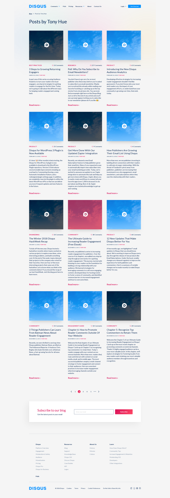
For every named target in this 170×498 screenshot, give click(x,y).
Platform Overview (42, 448)
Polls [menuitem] (64, 6)
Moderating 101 (115, 457)
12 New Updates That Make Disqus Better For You (121, 240)
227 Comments (97, 65)
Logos (66, 469)
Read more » (34, 105)
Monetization (40, 460)
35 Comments (58, 146)
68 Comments (136, 235)
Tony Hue (42, 75)
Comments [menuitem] (54, 6)
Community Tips (115, 451)
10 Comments (58, 65)
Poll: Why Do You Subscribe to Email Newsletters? (83, 70)
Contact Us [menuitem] (97, 6)
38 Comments (97, 235)
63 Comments (136, 65)
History (92, 448)
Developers (113, 460)
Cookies (69, 488)
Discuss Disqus (69, 460)
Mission (92, 451)
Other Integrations (116, 463)
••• (95, 391)
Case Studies (68, 463)
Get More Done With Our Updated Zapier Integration (82, 152)
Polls (37, 476)
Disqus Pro (39, 466)
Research (72, 65)
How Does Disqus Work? (118, 448)
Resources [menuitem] (79, 6)
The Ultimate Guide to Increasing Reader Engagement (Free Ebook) (84, 241)
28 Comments (136, 326)
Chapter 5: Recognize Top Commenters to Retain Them (122, 331)
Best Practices (35, 65)
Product (111, 65)
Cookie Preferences (94, 488)
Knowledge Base (70, 454)
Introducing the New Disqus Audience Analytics (121, 70)
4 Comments (136, 146)
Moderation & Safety (43, 454)
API (65, 466)
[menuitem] (124, 6)
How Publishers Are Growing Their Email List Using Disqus (122, 152)
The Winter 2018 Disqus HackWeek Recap (42, 240)
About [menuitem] (89, 6)
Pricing (38, 463)
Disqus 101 (68, 457)
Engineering (34, 235)
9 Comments (97, 146)
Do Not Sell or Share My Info (112, 488)
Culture (92, 454)
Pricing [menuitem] (71, 6)
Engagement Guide (76, 326)
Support (67, 451)
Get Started (134, 6)
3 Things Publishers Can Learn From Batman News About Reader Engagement (45, 332)
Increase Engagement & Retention (121, 454)
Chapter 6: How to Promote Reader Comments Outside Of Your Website (84, 332)
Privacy (83, 488)
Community (73, 235)
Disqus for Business (42, 469)
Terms (76, 488)
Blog (30, 13)
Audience (39, 457)
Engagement (40, 451)
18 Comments (58, 235)
